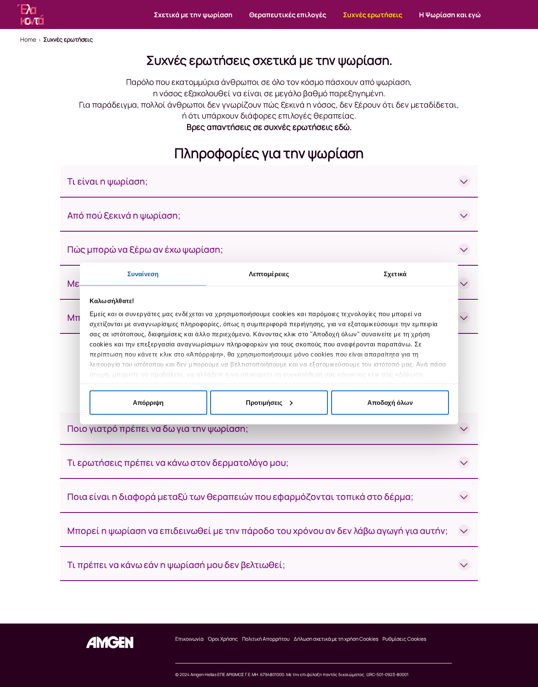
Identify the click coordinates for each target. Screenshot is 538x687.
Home (28, 39)
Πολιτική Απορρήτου (266, 639)
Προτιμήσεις (264, 402)
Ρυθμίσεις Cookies (404, 639)
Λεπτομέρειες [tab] (269, 273)
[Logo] (109, 642)
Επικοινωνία (189, 639)
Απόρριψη (148, 402)
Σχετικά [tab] (395, 273)
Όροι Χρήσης (223, 639)
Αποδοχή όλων (390, 402)
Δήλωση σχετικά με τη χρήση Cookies (336, 639)
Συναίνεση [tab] (142, 273)
